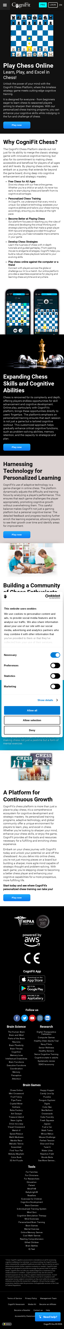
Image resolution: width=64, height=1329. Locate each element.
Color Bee (47, 1107)
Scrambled (16, 1147)
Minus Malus (47, 1134)
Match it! (16, 1130)
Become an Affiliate (47, 1304)
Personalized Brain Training (31, 1222)
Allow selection (32, 720)
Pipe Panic (16, 1100)
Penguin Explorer (47, 1100)
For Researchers (31, 1179)
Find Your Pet (16, 1151)
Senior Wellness (46, 1048)
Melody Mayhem (16, 1154)
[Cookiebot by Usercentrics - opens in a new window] (45, 596)
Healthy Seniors (46, 1051)
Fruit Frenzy (16, 1097)
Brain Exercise (31, 1205)
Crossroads (47, 1114)
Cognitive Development (32, 1202)
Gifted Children (32, 1242)
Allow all (32, 710)
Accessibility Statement (25, 1316)
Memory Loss (16, 1055)
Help (48, 1310)
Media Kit (32, 1304)
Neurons (16, 1042)
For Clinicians (31, 1175)
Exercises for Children (31, 1199)
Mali (8, 1324)
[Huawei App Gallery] (32, 997)
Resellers (31, 1196)
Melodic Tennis (16, 1144)
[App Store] (32, 979)
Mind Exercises (32, 1219)
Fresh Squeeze (47, 1120)
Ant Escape (16, 1114)
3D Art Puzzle (16, 1160)
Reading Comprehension (32, 1239)
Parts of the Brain (16, 1039)
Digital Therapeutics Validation (46, 1033)
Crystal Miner (16, 1104)
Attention (16, 1079)
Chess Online (16, 1090)
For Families (32, 1172)
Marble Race (16, 1141)
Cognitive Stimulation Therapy (31, 1216)
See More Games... (47, 1160)
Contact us (38, 1310)
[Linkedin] (47, 1018)
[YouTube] (32, 1018)
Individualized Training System (31, 1209)
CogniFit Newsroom (16, 1304)
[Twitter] (24, 1018)
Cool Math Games (31, 1236)
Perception (16, 1075)
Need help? (50, 1317)
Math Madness (16, 1137)
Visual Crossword (16, 1127)
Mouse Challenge (47, 1137)
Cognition (16, 1052)
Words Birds (47, 1157)
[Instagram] (39, 1018)
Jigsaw (47, 1124)
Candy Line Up (47, 1094)
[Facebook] (16, 1018)
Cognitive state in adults (46, 1058)
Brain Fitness (16, 1049)
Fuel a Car (47, 1127)
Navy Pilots (46, 1044)
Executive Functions (16, 1065)
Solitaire (16, 1107)
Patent (32, 1185)
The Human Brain (16, 1032)
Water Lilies (47, 1151)
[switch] (55, 665)
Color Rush (16, 1157)
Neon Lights (16, 1120)
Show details (45, 700)
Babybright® (32, 1192)
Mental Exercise (31, 1229)
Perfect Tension (47, 1141)
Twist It (47, 1147)
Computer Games (46, 1038)
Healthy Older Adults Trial (46, 1041)
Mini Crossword (16, 1094)
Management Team (48, 1298)
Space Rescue (16, 1134)
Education (32, 1182)
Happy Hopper (47, 1090)
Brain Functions (16, 1062)
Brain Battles (32, 1246)
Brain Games (32, 1226)
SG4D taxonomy (46, 1064)
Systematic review (46, 1061)
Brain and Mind (16, 1035)
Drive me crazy (16, 1124)
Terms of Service (14, 1298)
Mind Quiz (32, 1212)
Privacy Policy (31, 1298)
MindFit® (31, 1189)
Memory (16, 1072)
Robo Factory (16, 1110)
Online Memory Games (31, 1232)
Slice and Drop (47, 1144)
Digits (47, 1104)
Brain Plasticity (16, 1045)
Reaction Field (47, 1154)
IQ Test (32, 1249)
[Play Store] (32, 988)
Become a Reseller (22, 1310)
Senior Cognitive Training (46, 1054)
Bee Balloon (47, 1110)
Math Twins (47, 1130)
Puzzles (47, 1097)
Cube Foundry (47, 1117)
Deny (32, 730)
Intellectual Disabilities (16, 1059)
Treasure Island (16, 1117)
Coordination (16, 1069)
